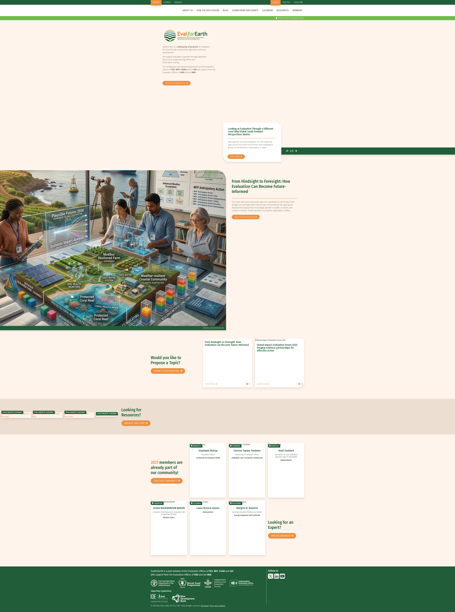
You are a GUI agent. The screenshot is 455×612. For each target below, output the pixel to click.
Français (178, 2)
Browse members (280, 535)
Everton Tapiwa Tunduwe (247, 450)
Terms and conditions (217, 606)
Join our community (165, 480)
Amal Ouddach (286, 450)
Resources (283, 10)
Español (167, 2)
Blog (225, 10)
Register (286, 2)
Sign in (275, 2)
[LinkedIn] (276, 578)
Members (297, 10)
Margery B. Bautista (247, 508)
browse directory (134, 423)
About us (187, 10)
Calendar (267, 10)
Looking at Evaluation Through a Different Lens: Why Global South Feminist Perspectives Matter (250, 131)
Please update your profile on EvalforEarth (287, 18)
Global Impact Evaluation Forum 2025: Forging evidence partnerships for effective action (277, 347)
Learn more (210, 384)
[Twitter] (270, 578)
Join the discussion (208, 10)
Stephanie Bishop (208, 450)
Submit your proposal (166, 371)
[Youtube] (282, 578)
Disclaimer (205, 606)
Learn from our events (245, 10)
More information (175, 83)
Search (297, 2)
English (156, 2)
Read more (235, 156)
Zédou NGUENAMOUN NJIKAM (169, 508)
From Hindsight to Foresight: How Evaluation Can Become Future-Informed (261, 186)
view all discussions (212, 328)
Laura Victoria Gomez (208, 508)
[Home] (190, 36)
